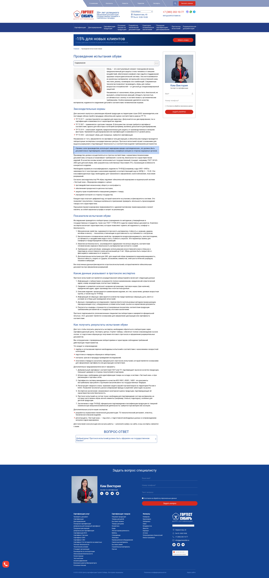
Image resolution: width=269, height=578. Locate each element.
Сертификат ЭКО (79, 540)
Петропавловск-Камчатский (152, 535)
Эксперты (156, 3)
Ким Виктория (179, 85)
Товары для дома (118, 524)
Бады (114, 528)
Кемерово (146, 517)
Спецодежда (116, 535)
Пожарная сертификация (82, 524)
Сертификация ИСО (80, 533)
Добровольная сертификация (84, 530)
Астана (145, 533)
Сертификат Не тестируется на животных (88, 542)
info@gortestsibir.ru (172, 16)
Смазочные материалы (120, 542)
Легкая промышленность (120, 530)
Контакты (109, 3)
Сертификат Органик (81, 535)
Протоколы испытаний (176, 28)
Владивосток (147, 526)
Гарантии (141, 3)
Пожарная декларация (81, 528)
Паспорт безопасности (81, 544)
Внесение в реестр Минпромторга (85, 563)
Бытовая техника (118, 521)
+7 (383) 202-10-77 (173, 12)
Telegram (112, 493)
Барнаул (146, 530)
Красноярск (147, 519)
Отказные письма (80, 565)
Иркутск (145, 528)
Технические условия (81, 547)
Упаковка (115, 537)
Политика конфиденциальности (155, 572)
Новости (125, 3)
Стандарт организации (81, 549)
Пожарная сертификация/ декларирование (162, 27)
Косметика (115, 526)
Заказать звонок (187, 3)
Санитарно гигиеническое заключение (148, 27)
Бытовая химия (117, 544)
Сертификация (80, 27)
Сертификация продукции (109, 28)
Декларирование (95, 27)
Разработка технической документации (134, 27)
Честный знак (78, 558)
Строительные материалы (121, 547)
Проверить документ (81, 517)
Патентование (78, 556)
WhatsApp (117, 493)
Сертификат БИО (79, 537)
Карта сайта (191, 572)
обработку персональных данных (184, 106)
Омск (144, 524)
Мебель (114, 533)
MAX (107, 493)
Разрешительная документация (189, 28)
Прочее (114, 549)
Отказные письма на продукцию (122, 27)
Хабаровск (146, 521)
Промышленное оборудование (122, 540)
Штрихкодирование (80, 561)
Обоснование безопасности (83, 554)
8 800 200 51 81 (101, 493)
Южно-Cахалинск (149, 537)
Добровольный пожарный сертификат (87, 526)
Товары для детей (118, 519)
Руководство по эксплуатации (84, 551)
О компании (93, 3)
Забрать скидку (183, 40)
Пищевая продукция (119, 517)
